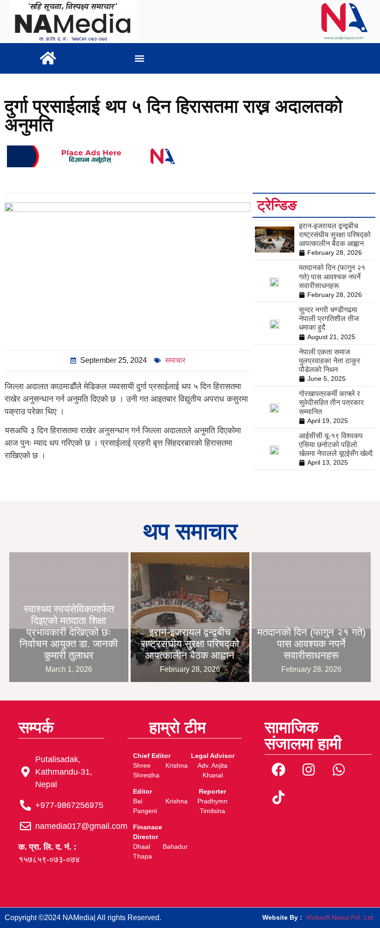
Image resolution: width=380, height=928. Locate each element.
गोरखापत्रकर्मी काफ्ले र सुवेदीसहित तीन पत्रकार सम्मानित (331, 402)
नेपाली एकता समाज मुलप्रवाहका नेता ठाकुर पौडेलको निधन (329, 360)
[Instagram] (309, 769)
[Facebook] (278, 769)
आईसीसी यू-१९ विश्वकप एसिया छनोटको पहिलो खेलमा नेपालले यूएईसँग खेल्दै (336, 444)
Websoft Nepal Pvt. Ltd (339, 917)
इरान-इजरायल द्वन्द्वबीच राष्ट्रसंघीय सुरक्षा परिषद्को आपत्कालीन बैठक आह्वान (335, 234)
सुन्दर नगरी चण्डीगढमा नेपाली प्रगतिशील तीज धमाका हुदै (329, 318)
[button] (139, 58)
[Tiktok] (278, 797)
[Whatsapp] (339, 769)
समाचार (175, 360)
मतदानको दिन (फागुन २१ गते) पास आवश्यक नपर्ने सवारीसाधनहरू (332, 276)
